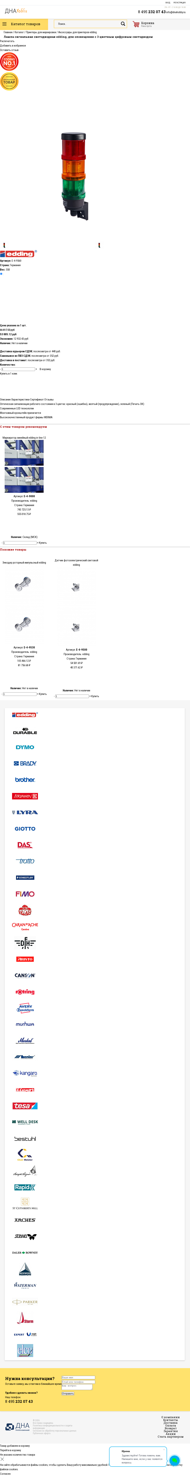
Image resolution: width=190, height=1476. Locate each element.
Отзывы (49, 399)
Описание (5, 399)
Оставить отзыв (9, 50)
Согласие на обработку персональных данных (54, 1430)
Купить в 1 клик (8, 373)
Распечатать (7, 41)
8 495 (152, 11)
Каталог (19, 32)
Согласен (5, 1473)
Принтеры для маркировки (41, 32)
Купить (43, 542)
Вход (168, 3)
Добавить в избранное (13, 45)
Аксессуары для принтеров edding (77, 32)
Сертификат (37, 399)
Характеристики (20, 399)
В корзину (45, 369)
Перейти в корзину (10, 1450)
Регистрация (179, 3)
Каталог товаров (25, 24)
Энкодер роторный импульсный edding (24, 562)
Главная (8, 32)
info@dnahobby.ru (176, 12)
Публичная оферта (41, 1433)
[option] (95, 166)
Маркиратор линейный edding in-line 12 (24, 437)
